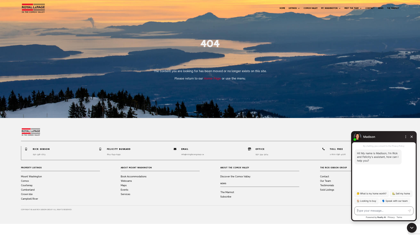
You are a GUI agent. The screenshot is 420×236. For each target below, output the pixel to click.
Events (124, 189)
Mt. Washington (329, 8)
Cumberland (28, 189)
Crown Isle (27, 194)
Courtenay (27, 185)
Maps (124, 185)
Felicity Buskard (119, 149)
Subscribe (225, 196)
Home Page (212, 78)
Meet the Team (351, 8)
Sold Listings (327, 189)
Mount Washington (31, 176)
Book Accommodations (134, 176)
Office (260, 149)
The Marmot (393, 8)
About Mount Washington (136, 167)
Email (184, 149)
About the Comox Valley (234, 167)
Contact (369, 8)
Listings (293, 8)
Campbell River (29, 198)
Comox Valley (310, 8)
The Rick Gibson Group (333, 167)
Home (282, 8)
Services (125, 194)
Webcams (126, 181)
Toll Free (336, 149)
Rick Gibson (41, 149)
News (380, 8)
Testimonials (327, 185)
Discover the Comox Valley (235, 176)
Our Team (325, 181)
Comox (25, 181)
